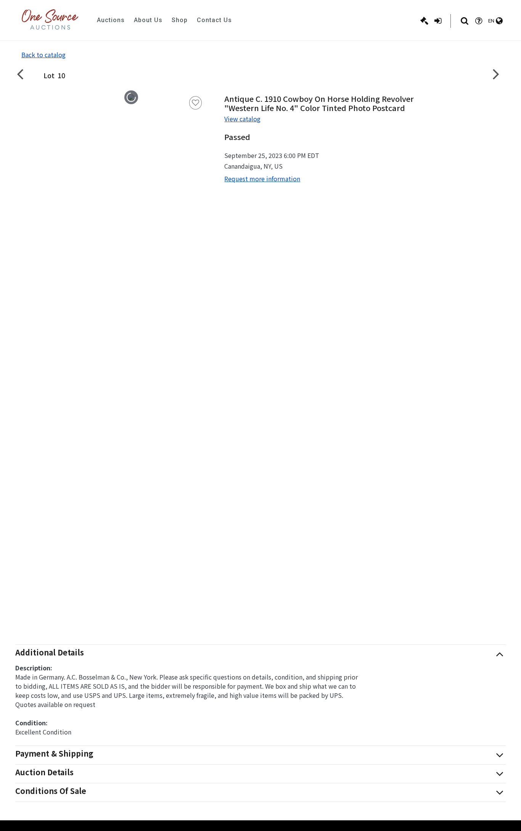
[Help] (478, 21)
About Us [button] (148, 20)
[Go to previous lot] (24, 73)
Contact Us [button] (214, 20)
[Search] (464, 21)
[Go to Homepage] (50, 20)
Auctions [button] (111, 20)
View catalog (242, 118)
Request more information (262, 178)
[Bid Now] (424, 21)
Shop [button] (180, 20)
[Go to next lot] (496, 73)
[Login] (437, 21)
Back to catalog (43, 54)
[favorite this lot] (195, 103)
